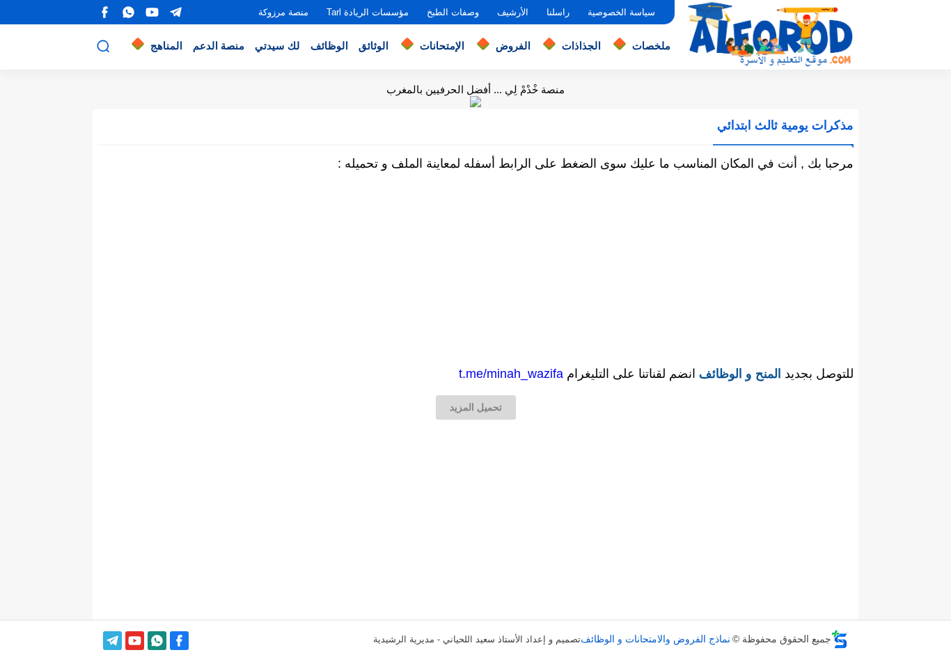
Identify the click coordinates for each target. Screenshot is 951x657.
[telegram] (175, 12)
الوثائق (373, 46)
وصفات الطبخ (453, 12)
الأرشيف (512, 12)
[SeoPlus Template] (839, 639)
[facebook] (104, 12)
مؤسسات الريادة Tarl (368, 12)
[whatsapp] (128, 12)
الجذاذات (581, 46)
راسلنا (558, 12)
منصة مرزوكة (283, 12)
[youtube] (151, 12)
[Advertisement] (475, 268)
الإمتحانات (442, 46)
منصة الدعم (218, 46)
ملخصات (651, 46)
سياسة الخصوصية (621, 12)
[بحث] (103, 46)
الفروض (513, 46)
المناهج (166, 46)
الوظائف (329, 46)
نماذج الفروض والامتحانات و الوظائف (655, 638)
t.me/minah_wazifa (511, 374)
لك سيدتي (277, 46)
